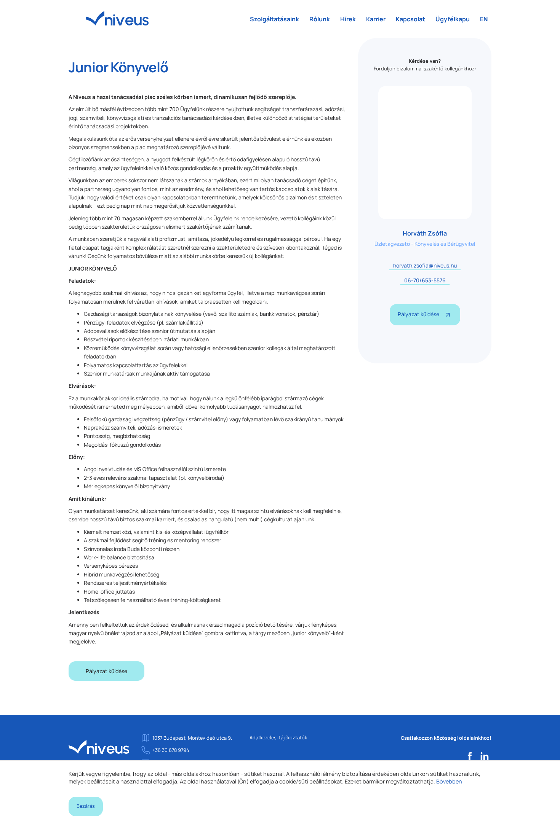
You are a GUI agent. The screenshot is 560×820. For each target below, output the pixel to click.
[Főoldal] (99, 746)
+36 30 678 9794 (170, 750)
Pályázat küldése (106, 671)
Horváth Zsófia (425, 233)
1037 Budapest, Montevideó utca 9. (192, 737)
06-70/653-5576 (425, 280)
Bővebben (449, 781)
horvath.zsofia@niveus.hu (425, 265)
